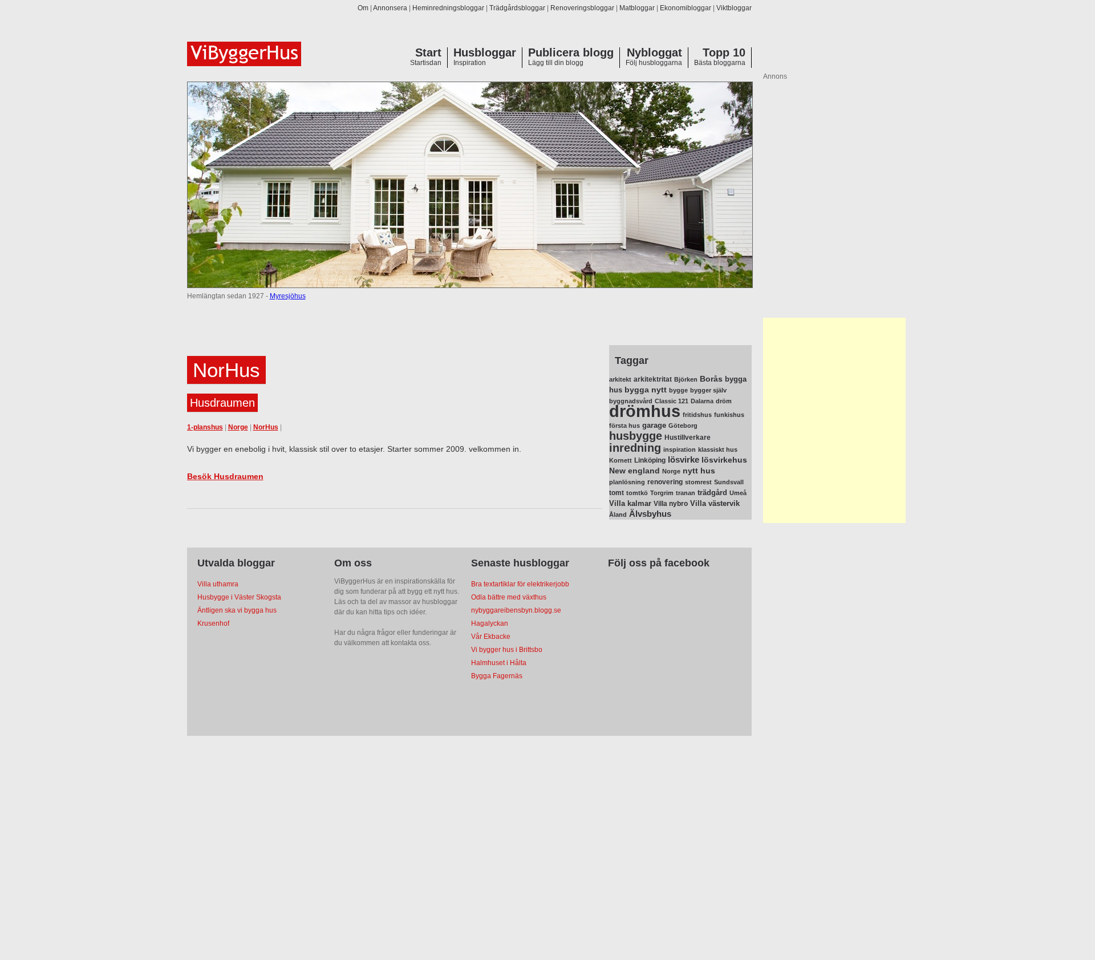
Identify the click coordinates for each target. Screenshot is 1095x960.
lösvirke (683, 459)
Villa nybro (671, 504)
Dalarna (702, 401)
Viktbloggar (734, 8)
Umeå (738, 492)
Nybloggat (654, 52)
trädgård (712, 492)
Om (363, 8)
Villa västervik (715, 503)
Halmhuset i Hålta (498, 663)
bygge (678, 390)
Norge (238, 427)
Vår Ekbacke (490, 637)
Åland (618, 514)
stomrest (698, 482)
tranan (685, 492)
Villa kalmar (630, 503)
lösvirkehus (724, 460)
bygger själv (708, 390)
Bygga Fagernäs (496, 676)
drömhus (644, 411)
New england (634, 470)
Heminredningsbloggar (448, 8)
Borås (711, 378)
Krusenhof (213, 623)
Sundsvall (729, 482)
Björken (685, 379)
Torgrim (662, 492)
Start (428, 52)
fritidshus (697, 414)
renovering (665, 482)
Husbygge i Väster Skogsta (239, 597)
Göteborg (682, 425)
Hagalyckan (489, 623)
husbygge (635, 436)
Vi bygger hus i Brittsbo (506, 650)
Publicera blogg (571, 52)
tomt (616, 493)
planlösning (627, 482)
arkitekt (620, 379)
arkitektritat (653, 379)
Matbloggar (637, 8)
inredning (635, 447)
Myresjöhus (288, 296)
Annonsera (390, 8)
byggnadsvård (630, 401)
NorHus (265, 427)
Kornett (620, 460)
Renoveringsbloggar (582, 8)
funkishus (729, 414)
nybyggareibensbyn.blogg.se (516, 610)
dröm (724, 401)
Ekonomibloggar (685, 8)
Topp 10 (724, 52)
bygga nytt (645, 390)
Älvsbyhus (650, 514)
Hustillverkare (687, 437)
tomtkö (637, 492)
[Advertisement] (834, 420)
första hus (624, 425)
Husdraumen (222, 402)
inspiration (679, 449)
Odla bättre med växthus (508, 597)
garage (654, 425)
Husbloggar (484, 52)
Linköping (650, 460)
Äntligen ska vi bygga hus (237, 610)
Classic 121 (671, 401)
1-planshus (205, 427)
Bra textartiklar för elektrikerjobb (520, 584)
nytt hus (699, 471)
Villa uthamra (217, 584)
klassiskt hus (717, 449)
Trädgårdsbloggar (517, 8)
